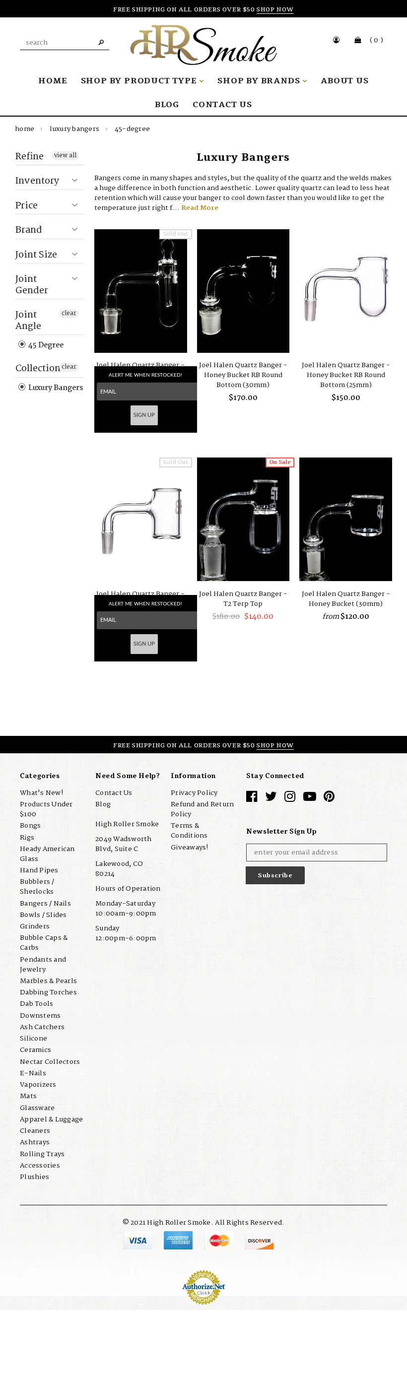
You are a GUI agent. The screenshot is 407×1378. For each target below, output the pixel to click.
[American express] (179, 1240)
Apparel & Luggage (51, 1119)
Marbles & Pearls (48, 981)
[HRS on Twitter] (271, 798)
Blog (103, 804)
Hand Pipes (39, 870)
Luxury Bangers (75, 129)
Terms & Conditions (189, 830)
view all (65, 155)
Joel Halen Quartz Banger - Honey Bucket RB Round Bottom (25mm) (346, 375)
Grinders (35, 926)
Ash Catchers (42, 1027)
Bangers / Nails (45, 903)
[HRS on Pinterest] (329, 798)
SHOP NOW (275, 9)
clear (69, 313)
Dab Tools (36, 1003)
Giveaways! (189, 847)
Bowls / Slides (43, 915)
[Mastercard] (219, 1240)
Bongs (30, 825)
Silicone (33, 1038)
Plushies (34, 1177)
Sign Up (144, 415)
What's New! (41, 792)
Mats (28, 1096)
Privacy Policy (194, 792)
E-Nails (33, 1073)
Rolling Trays (42, 1154)
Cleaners (35, 1130)
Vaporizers (38, 1084)
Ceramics (35, 1050)
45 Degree (45, 345)
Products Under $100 (46, 809)
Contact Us (114, 792)
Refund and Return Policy (202, 809)
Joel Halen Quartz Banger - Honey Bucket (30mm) (346, 599)
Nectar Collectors (50, 1061)
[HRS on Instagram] (289, 798)
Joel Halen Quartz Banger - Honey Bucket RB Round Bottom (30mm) (243, 375)
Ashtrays (35, 1142)
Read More (199, 207)
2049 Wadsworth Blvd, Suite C (123, 844)
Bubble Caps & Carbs (44, 942)
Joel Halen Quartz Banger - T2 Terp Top (243, 599)
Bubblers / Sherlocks (37, 886)
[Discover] (259, 1240)
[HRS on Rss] (309, 798)
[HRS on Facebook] (251, 798)
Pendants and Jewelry (43, 964)
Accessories (40, 1165)
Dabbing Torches (48, 992)
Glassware (37, 1108)
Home (24, 129)
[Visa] (139, 1240)
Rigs (27, 837)
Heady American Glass (47, 854)
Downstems (40, 1015)
